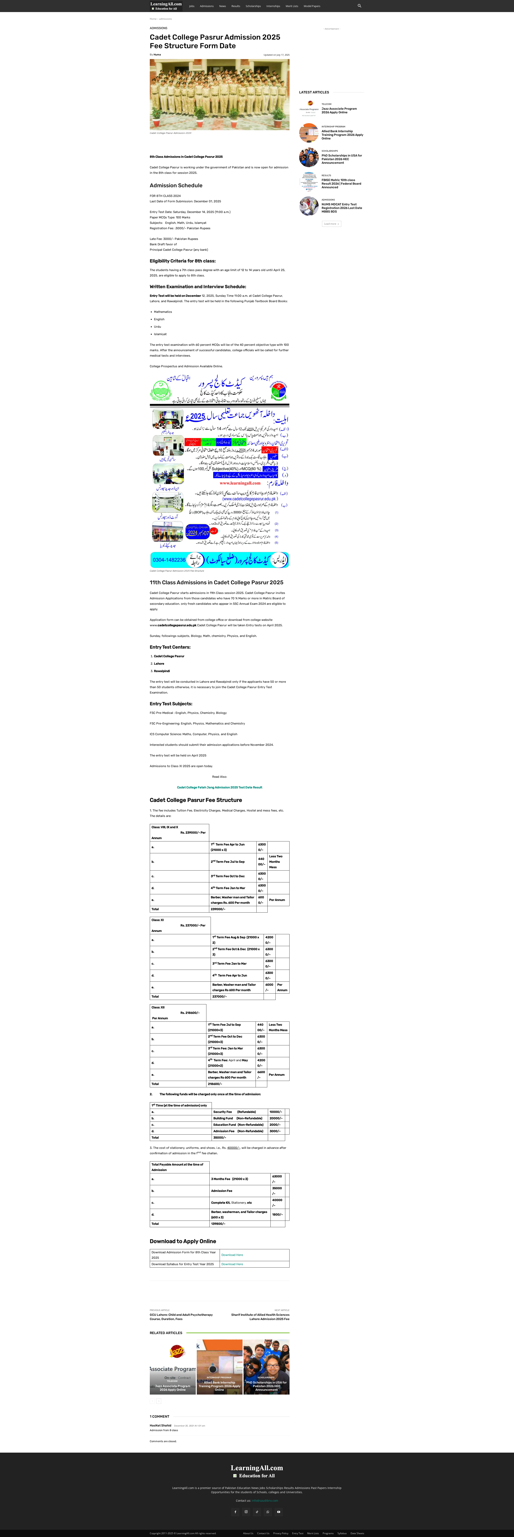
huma (157, 54)
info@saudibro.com (265, 1500)
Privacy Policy (280, 1533)
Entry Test (297, 1533)
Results (236, 6)
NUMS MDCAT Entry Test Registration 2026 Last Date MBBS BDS (342, 208)
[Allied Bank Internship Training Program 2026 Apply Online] (220, 1367)
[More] (250, 144)
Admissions (207, 6)
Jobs (191, 6)
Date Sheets (357, 1533)
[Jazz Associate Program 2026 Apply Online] (173, 1367)
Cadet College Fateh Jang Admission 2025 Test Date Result (219, 787)
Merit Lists (292, 6)
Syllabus (342, 1533)
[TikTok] (257, 1512)
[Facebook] (235, 1512)
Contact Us (263, 1533)
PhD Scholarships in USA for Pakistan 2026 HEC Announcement (266, 1386)
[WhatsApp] (268, 1512)
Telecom (172, 1381)
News (222, 6)
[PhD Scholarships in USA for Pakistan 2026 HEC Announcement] (267, 1367)
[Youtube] (279, 1512)
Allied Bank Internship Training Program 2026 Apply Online (220, 1386)
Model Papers (312, 6)
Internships (273, 6)
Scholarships (253, 6)
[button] (359, 6)
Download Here (232, 1255)
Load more (330, 223)
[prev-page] (152, 1401)
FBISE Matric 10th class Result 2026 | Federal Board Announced (341, 183)
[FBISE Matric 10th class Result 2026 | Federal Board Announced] (309, 181)
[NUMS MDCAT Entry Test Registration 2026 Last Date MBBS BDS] (309, 206)
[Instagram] (246, 1512)
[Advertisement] (331, 56)
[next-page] (158, 1401)
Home (153, 18)
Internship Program (219, 1377)
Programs (328, 1533)
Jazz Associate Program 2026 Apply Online (172, 1388)
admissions (165, 18)
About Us (248, 1533)
